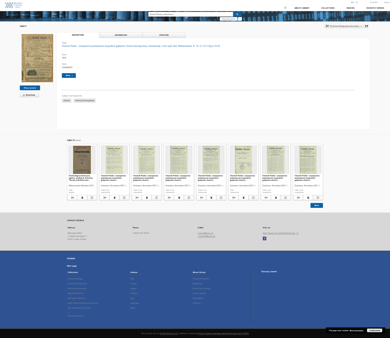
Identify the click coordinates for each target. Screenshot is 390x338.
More (316, 205)
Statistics (196, 303)
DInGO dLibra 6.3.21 (169, 333)
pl (357, 2)
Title (132, 278)
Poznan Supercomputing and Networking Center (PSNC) (223, 333)
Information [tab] (121, 35)
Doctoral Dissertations (77, 288)
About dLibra (198, 298)
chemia (66, 100)
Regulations (198, 283)
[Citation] (366, 26)
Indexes (351, 8)
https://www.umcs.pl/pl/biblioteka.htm (279, 233)
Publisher (134, 293)
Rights (133, 308)
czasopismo (67, 67)
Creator (133, 283)
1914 (64, 57)
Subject (133, 288)
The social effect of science (79, 308)
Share (387, 2)
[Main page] (285, 8)
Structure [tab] (164, 35)
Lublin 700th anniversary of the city (83, 303)
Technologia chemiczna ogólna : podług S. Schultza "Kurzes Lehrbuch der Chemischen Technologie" (81, 177)
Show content (30, 88)
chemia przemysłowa (84, 100)
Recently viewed (375, 8)
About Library (301, 8)
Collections (328, 8)
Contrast (374, 2)
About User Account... (202, 288)
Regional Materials (76, 293)
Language (134, 303)
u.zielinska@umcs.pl (206, 236)
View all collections (76, 316)
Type (132, 298)
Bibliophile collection (76, 298)
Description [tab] (78, 35)
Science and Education (77, 283)
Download (30, 95)
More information (356, 330)
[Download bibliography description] (72, 198)
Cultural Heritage (75, 278)
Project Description (201, 278)
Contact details (199, 293)
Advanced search (228, 19)
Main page (72, 266)
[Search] (237, 14)
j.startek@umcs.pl (205, 233)
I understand (374, 330)
